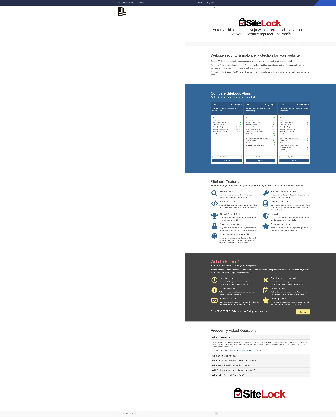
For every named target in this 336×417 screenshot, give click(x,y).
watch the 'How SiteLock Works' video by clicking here (245, 350)
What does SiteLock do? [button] (224, 356)
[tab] (260, 337)
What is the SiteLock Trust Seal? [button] (228, 375)
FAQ (297, 44)
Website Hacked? (273, 44)
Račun (215, 8)
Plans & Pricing (224, 44)
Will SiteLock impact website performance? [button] (233, 370)
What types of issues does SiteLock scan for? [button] (234, 360)
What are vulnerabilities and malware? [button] (231, 365)
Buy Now (227, 160)
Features (248, 44)
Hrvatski (140, 2)
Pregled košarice (212, 3)
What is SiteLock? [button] (221, 337)
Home (200, 3)
